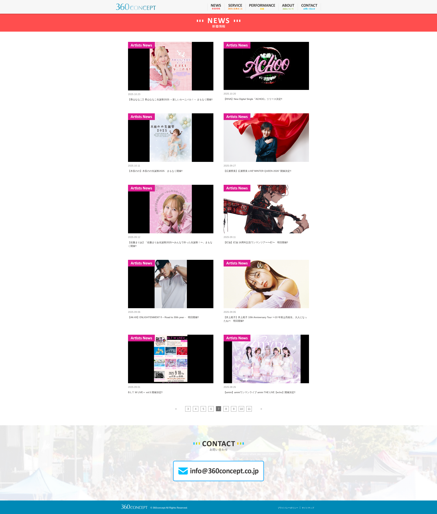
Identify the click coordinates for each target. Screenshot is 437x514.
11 (249, 409)
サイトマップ (308, 508)
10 (241, 409)
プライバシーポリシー (288, 508)
